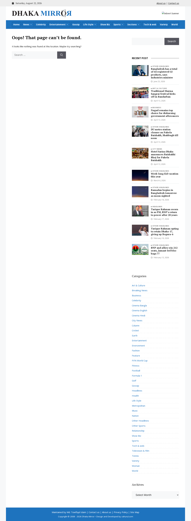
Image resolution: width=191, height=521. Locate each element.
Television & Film (140, 450)
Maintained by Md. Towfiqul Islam (69, 512)
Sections (132, 24)
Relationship (138, 430)
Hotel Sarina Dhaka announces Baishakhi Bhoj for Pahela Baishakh (163, 156)
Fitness (135, 365)
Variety (164, 24)
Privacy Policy (121, 512)
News (26, 24)
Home (16, 24)
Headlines (157, 206)
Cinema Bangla (139, 305)
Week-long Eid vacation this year (164, 175)
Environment (138, 345)
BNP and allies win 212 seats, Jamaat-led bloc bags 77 (164, 250)
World (174, 24)
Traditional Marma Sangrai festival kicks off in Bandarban (163, 93)
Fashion (136, 350)
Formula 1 (137, 375)
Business (156, 107)
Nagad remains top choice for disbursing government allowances (165, 113)
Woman (136, 465)
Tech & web (150, 24)
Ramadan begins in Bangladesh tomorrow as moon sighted (164, 192)
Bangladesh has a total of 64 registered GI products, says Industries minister (164, 73)
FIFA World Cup (140, 360)
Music (135, 410)
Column (135, 325)
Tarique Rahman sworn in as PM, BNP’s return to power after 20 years (164, 212)
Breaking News (139, 290)
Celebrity (41, 24)
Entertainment (58, 24)
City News (157, 149)
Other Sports (138, 425)
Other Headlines (160, 66)
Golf (134, 380)
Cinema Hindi (138, 315)
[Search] (61, 55)
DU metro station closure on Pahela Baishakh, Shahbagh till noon (164, 134)
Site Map (134, 512)
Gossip (76, 24)
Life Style (88, 24)
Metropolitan (138, 405)
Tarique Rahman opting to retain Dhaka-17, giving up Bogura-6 (165, 231)
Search (172, 41)
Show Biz (105, 24)
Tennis (135, 455)
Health (135, 395)
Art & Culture (159, 88)
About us (161, 3)
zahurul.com (127, 516)
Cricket (135, 330)
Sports (117, 24)
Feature (136, 355)
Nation (135, 415)
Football (136, 370)
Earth (134, 335)
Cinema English (139, 310)
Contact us (173, 3)
